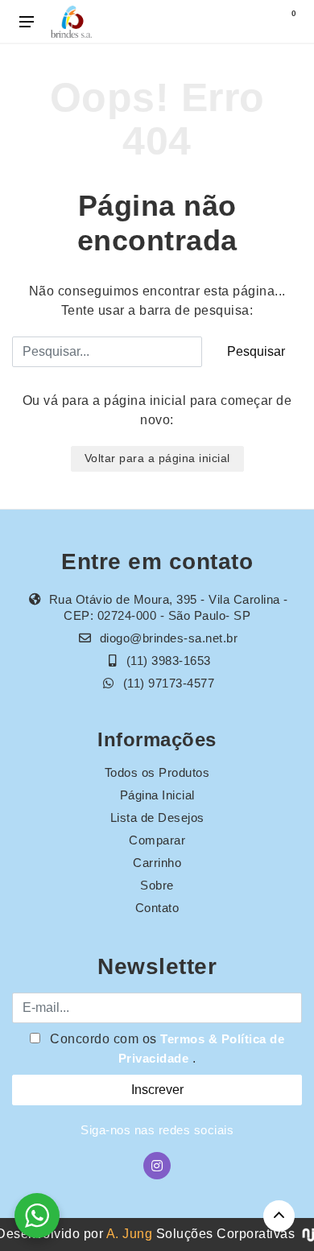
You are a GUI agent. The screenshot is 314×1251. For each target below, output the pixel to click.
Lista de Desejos (157, 817)
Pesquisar (256, 351)
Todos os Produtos (157, 772)
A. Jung (129, 1234)
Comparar (157, 840)
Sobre (157, 885)
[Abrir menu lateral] (26, 21)
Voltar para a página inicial (157, 458)
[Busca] (251, 21)
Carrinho (157, 862)
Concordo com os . (166, 1048)
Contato (157, 908)
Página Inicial (157, 795)
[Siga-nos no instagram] (157, 1165)
